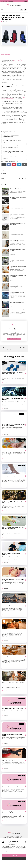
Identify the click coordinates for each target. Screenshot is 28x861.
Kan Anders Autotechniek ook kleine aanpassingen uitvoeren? (14, 141)
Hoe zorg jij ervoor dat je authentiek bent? (12, 708)
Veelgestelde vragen (6, 54)
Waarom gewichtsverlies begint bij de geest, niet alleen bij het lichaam (13, 528)
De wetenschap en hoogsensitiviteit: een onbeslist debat (12, 606)
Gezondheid (5, 21)
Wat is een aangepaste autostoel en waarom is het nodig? (14, 136)
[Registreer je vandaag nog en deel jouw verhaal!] (14, 324)
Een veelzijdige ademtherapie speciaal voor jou (12, 786)
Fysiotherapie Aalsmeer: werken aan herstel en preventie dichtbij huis (12, 373)
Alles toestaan (14, 855)
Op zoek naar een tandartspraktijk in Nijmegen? (11, 554)
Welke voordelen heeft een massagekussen (12, 631)
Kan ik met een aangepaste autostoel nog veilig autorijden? (14, 152)
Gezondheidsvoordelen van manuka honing (13, 656)
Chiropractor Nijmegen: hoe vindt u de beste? (13, 682)
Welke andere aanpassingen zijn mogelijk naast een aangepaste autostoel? (14, 146)
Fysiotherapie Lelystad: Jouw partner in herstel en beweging (13, 399)
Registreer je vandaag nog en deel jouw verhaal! (14, 328)
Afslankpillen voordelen (8, 450)
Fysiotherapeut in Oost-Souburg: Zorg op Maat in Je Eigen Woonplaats (13, 425)
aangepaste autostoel (18, 60)
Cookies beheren (14, 858)
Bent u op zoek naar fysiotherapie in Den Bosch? (12, 735)
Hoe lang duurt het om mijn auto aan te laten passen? (14, 157)
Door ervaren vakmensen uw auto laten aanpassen (12, 53)
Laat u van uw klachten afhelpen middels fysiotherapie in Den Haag (12, 812)
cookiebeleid (9, 851)
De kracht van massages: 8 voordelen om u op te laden (13, 580)
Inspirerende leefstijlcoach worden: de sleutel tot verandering (13, 502)
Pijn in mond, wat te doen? (8, 760)
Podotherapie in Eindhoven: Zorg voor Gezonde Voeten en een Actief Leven (11, 476)
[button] (25, 842)
